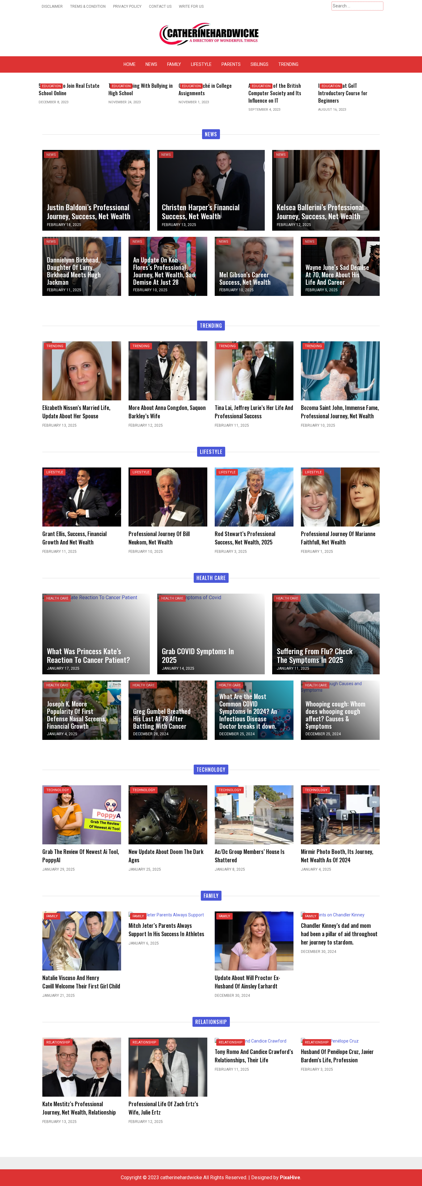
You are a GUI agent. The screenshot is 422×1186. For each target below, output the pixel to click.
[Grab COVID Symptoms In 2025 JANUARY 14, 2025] (189, 597)
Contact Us (160, 6)
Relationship (58, 1042)
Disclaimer (52, 6)
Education (51, 86)
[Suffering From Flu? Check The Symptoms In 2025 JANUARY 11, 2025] (326, 634)
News (151, 64)
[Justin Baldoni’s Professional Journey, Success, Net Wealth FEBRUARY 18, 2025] (96, 190)
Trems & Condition (88, 6)
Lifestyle (201, 64)
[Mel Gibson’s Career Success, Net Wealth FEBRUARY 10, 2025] (254, 265)
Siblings (259, 64)
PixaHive (290, 1177)
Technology (57, 790)
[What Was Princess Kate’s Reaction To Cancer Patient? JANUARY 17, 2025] (89, 597)
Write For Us (191, 6)
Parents (231, 64)
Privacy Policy (127, 6)
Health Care (57, 598)
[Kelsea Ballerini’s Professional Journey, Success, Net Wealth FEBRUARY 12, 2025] (326, 190)
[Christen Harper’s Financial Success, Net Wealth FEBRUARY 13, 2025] (211, 190)
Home (130, 64)
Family (174, 64)
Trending (288, 64)
